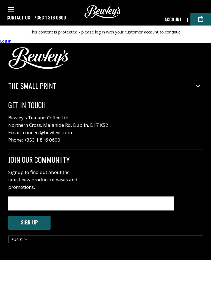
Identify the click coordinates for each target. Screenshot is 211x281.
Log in (5, 41)
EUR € (16, 239)
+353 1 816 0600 (50, 17)
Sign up (29, 222)
